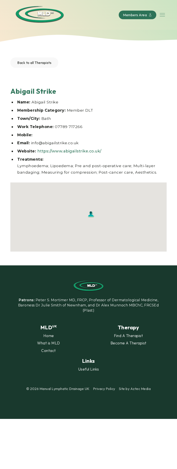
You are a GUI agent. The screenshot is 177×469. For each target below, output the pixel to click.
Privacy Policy (104, 389)
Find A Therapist (128, 335)
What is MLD (48, 343)
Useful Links (88, 369)
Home (48, 335)
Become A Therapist (129, 343)
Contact (48, 350)
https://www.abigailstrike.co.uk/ (69, 151)
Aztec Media (140, 389)
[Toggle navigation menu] (162, 14)
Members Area (135, 15)
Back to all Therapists (34, 62)
